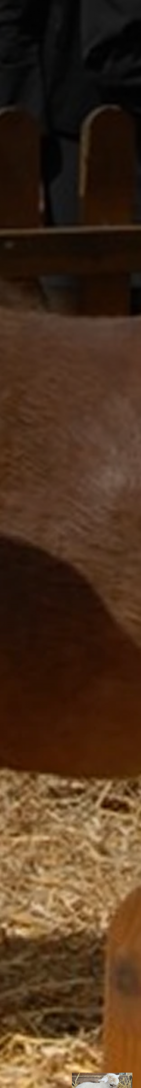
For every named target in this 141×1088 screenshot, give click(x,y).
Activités (83, 4)
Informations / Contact (123, 4)
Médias (94, 4)
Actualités (106, 4)
